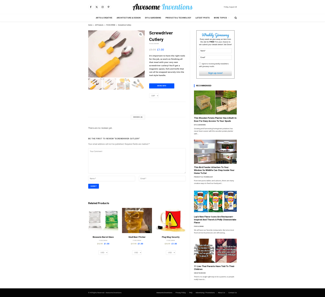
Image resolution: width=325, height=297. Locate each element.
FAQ (190, 292)
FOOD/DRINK (110, 25)
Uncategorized (200, 273)
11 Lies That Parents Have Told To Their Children (214, 267)
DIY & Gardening (153, 18)
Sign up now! (215, 73)
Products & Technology (178, 18)
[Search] (235, 18)
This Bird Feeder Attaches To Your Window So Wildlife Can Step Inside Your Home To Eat (214, 170)
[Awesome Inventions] (162, 7)
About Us (221, 292)
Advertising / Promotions (205, 292)
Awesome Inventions (164, 292)
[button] (140, 34)
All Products (99, 25)
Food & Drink (199, 226)
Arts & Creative (104, 18)
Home (90, 25)
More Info (161, 86)
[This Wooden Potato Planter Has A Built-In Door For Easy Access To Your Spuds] (215, 102)
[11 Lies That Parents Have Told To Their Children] (215, 251)
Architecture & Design (129, 18)
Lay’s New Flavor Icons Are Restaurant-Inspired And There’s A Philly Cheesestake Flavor (215, 219)
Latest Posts (203, 18)
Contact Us (232, 292)
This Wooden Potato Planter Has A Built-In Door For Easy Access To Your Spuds (215, 119)
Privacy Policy (181, 292)
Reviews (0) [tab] (138, 117)
